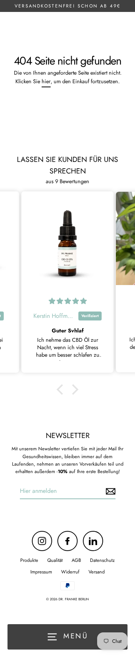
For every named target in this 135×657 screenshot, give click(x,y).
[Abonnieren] (110, 491)
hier (46, 81)
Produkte (29, 560)
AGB (76, 560)
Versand (96, 571)
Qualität (55, 560)
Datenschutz (102, 560)
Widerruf (70, 571)
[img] (68, 301)
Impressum (41, 571)
